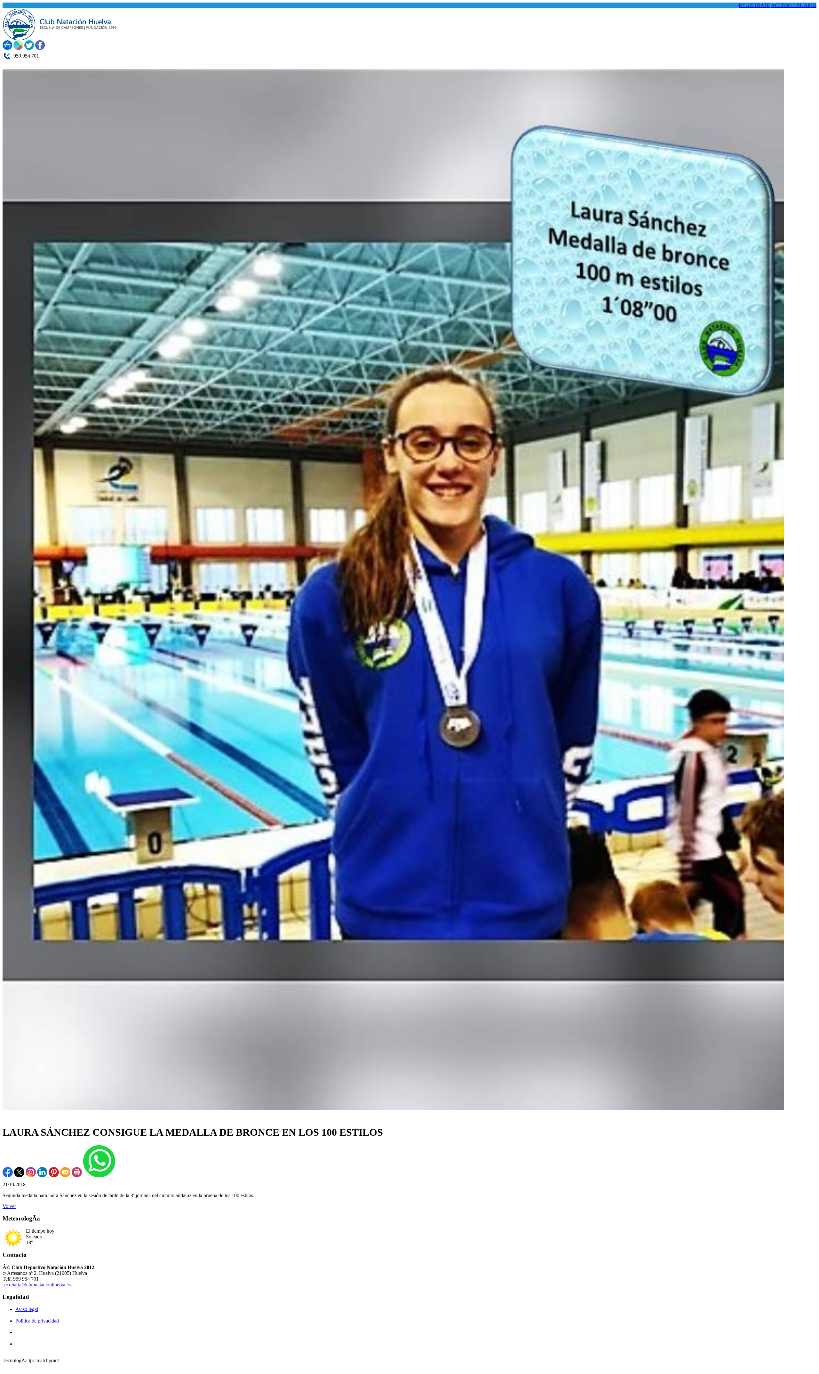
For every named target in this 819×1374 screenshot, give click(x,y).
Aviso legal (26, 1309)
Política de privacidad (37, 1320)
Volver (9, 1206)
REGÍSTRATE (754, 5)
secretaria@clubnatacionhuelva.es (37, 1284)
